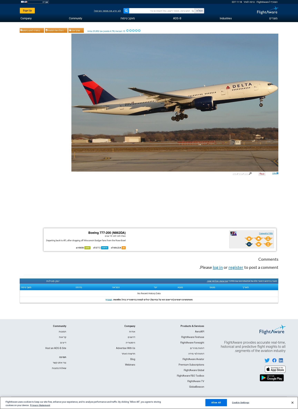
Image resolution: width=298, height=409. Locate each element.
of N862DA (118, 248)
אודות (132, 331)
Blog (132, 359)
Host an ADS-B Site (55, 348)
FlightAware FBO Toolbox (190, 375)
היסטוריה (130, 342)
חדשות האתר (128, 353)
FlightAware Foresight (192, 342)
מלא (235, 174)
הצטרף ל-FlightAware (267, 2)
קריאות (62, 337)
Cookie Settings (240, 402)
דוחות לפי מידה (196, 353)
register (236, 267)
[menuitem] (273, 18)
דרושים (131, 337)
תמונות (62, 331)
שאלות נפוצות (59, 368)
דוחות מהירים (197, 348)
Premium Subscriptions (191, 364)
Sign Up (27, 10)
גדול (240, 174)
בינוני (246, 174)
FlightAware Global (194, 370)
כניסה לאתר (249, 2)
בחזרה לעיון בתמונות (30, 30)
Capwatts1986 (266, 233)
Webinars (130, 364)
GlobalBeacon (196, 386)
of (100, 248)
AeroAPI (199, 331)
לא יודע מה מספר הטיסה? (107, 11)
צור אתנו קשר (59, 362)
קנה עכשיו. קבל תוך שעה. (217, 281)
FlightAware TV (195, 381)
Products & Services (192, 326)
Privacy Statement (40, 405)
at (83, 248)
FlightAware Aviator (193, 359)
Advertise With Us (125, 348)
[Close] (292, 402)
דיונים (63, 342)
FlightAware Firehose (192, 337)
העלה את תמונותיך (54, 30)
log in (218, 267)
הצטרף (109, 299)
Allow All (216, 402)
